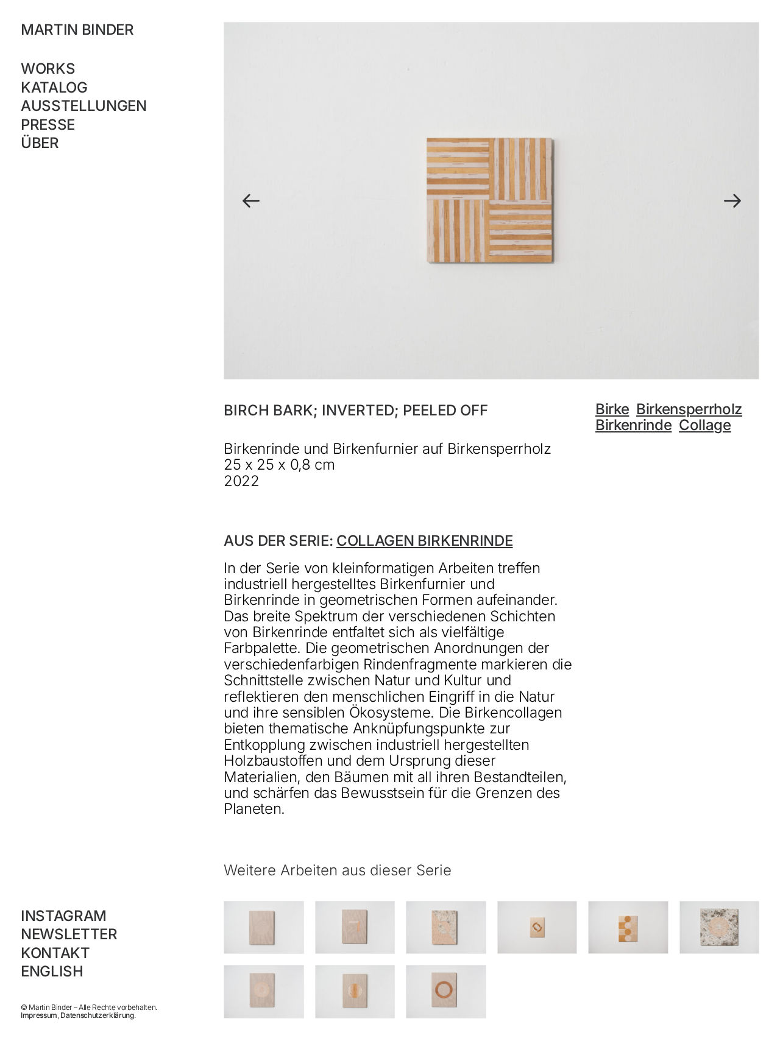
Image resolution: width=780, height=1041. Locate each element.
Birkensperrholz (689, 409)
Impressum (39, 1015)
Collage (705, 425)
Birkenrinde (633, 425)
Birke (612, 409)
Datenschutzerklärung (96, 1015)
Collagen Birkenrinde (424, 540)
